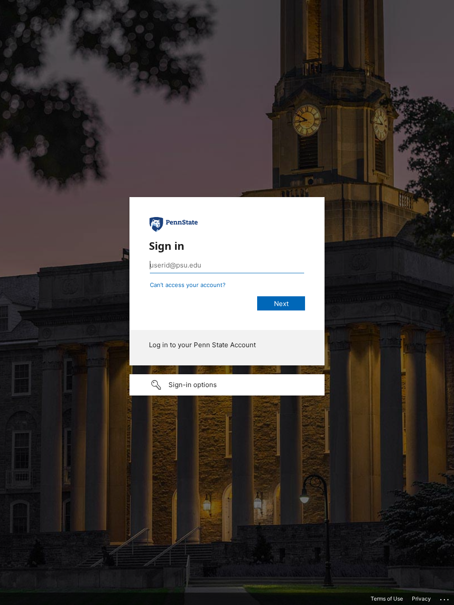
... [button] (445, 597)
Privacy (421, 598)
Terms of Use (387, 598)
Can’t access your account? (188, 284)
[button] (227, 385)
